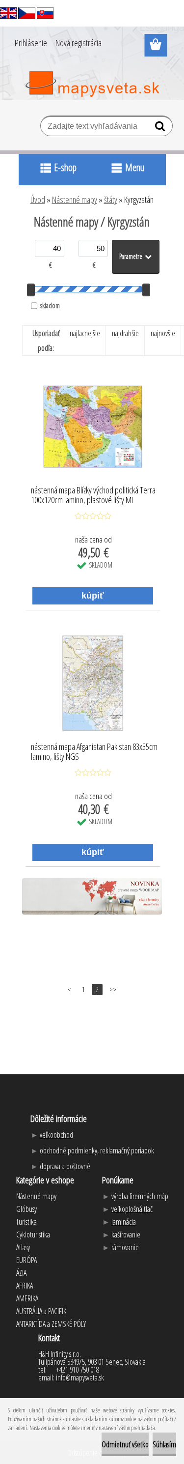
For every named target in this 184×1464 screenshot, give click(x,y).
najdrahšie (125, 333)
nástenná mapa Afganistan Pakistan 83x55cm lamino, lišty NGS (94, 752)
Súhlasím (164, 1444)
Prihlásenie (31, 43)
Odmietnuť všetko (125, 1444)
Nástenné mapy (74, 199)
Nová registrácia (78, 43)
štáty (110, 199)
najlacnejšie (85, 333)
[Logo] (92, 84)
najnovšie (163, 333)
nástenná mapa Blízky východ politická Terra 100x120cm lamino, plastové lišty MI (93, 495)
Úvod (37, 199)
